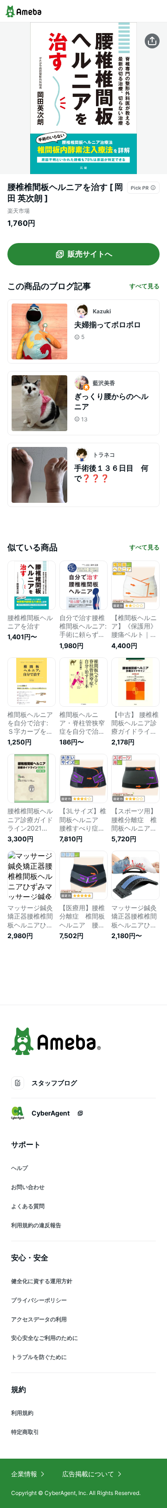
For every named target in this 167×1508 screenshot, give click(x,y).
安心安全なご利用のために (44, 1337)
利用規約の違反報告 (36, 1225)
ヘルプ (19, 1167)
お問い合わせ (28, 1186)
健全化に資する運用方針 (41, 1281)
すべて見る (144, 286)
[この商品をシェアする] (152, 41)
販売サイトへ (90, 253)
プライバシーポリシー (39, 1300)
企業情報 (24, 1474)
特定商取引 (25, 1431)
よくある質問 (28, 1206)
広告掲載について (88, 1474)
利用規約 (22, 1412)
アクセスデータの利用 (39, 1319)
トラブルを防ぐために (39, 1356)
